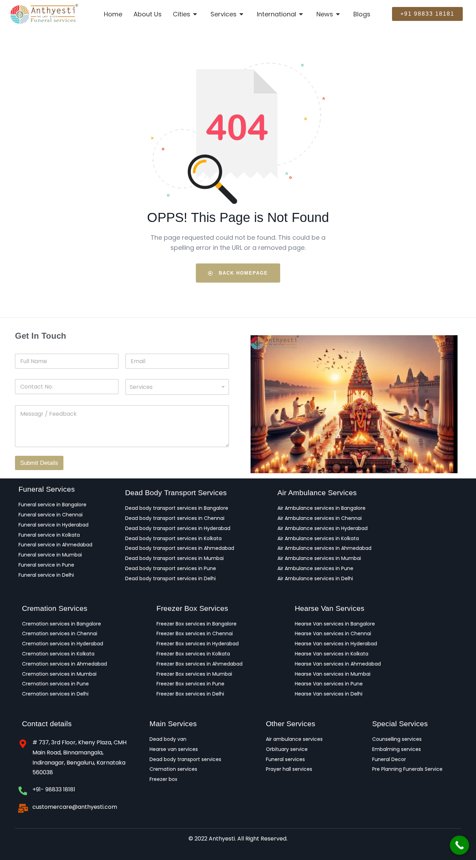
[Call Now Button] (459, 845)
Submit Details (39, 463)
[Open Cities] (195, 14)
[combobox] (177, 387)
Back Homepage (242, 273)
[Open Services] (242, 14)
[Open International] (301, 14)
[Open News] (338, 14)
